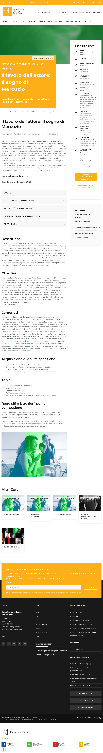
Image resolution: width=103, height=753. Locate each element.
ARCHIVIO (7, 68)
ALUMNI (96, 13)
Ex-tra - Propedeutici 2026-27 (80, 675)
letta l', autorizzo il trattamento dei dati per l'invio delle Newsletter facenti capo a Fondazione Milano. (44, 592)
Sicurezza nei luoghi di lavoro (45, 655)
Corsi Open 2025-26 (76, 649)
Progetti (58, 21)
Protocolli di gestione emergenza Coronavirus (51, 651)
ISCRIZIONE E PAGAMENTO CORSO (22, 216)
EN (100, 3)
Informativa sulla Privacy (19, 592)
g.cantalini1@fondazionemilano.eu (88, 227)
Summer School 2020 (28, 112)
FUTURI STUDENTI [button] (42, 13)
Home (5, 21)
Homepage (5, 112)
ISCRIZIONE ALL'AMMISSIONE (19, 200)
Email (8, 583)
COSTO (7, 193)
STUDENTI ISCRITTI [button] (61, 13)
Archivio (17, 112)
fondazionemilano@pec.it (13, 629)
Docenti (32, 21)
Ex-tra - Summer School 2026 (80, 685)
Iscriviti (90, 587)
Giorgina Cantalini (82, 221)
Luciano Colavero (81, 238)
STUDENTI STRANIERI (85, 707)
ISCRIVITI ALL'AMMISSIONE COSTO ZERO (86, 177)
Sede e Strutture (72, 21)
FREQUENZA (10, 224)
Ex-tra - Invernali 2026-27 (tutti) (80, 664)
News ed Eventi (45, 21)
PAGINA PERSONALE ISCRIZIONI (85, 186)
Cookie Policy (97, 717)
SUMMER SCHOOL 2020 (13, 547)
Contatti (87, 21)
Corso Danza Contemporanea (80, 620)
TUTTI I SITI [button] (5, 2)
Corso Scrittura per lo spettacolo (81, 624)
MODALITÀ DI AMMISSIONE (18, 208)
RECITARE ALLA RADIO (64, 514)
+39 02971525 (8, 624)
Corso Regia (74, 616)
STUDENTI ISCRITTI (86, 701)
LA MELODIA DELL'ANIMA (34, 515)
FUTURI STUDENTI (85, 694)
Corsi (11, 112)
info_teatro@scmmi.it (13, 627)
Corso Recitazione (76, 612)
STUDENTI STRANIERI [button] (81, 13)
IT (96, 3)
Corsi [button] (22, 21)
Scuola (14, 21)
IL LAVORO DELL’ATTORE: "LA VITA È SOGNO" (89, 516)
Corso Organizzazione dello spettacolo (83, 628)
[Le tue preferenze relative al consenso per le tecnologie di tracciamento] (3, 749)
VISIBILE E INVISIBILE (11, 514)
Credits (99, 718)
